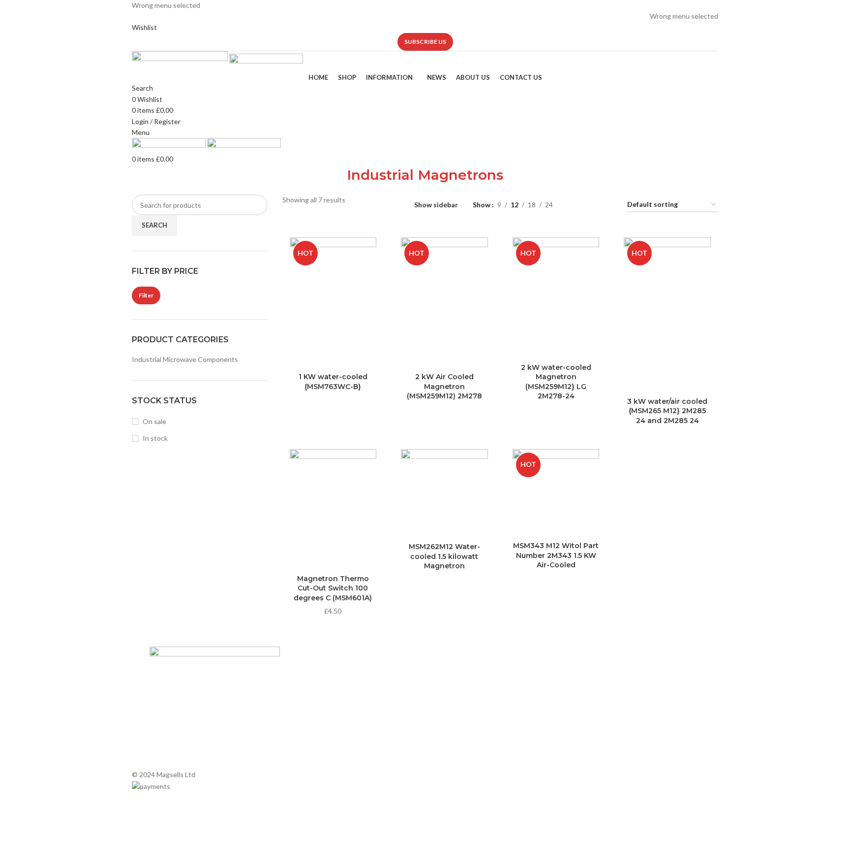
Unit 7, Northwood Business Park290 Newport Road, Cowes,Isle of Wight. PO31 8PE (621, 735)
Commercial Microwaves (467, 722)
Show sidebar (436, 205)
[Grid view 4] (606, 205)
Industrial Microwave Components (185, 359)
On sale (154, 421)
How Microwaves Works (467, 671)
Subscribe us (425, 41)
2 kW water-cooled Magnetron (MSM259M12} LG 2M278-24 (556, 382)
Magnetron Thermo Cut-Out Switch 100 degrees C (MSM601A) (333, 588)
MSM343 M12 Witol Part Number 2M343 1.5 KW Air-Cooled (556, 555)
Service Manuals (455, 739)
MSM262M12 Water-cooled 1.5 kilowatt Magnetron (444, 556)
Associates (307, 688)
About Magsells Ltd (320, 671)
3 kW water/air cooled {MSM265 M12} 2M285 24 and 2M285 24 (667, 411)
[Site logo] (180, 61)
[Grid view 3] (591, 205)
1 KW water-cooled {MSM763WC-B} (333, 381)
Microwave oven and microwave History (490, 688)
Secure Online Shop (320, 705)
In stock (155, 438)
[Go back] (334, 180)
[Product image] (667, 315)
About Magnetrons (459, 705)
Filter (146, 295)
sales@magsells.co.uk (622, 703)
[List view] (575, 205)
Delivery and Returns (322, 756)
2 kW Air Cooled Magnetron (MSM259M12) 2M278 (444, 386)
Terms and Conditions (324, 739)
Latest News (309, 722)
